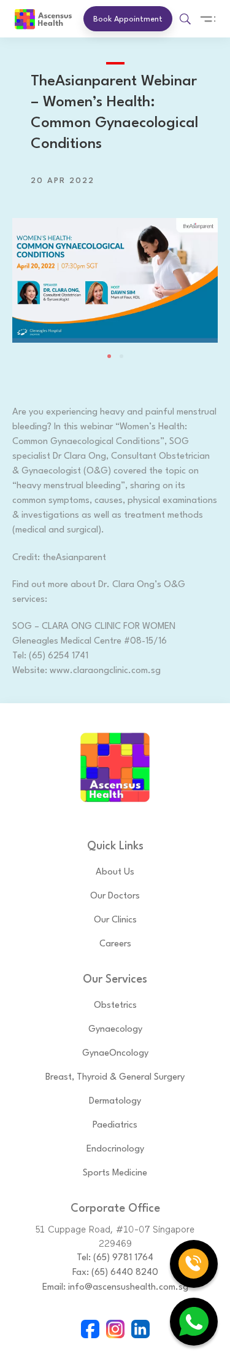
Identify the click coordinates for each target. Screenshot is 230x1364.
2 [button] (121, 356)
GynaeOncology (115, 1053)
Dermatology (115, 1101)
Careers (115, 944)
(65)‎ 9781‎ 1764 (123, 1258)
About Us (115, 872)
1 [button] (109, 356)
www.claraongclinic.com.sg (105, 671)
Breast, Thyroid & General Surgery (115, 1077)
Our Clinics (115, 920)
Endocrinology (115, 1149)
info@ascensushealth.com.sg (128, 1287)
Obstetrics (115, 1005)
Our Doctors (115, 896)
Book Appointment (128, 19)
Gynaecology (115, 1029)
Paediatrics (115, 1125)
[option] (115, 273)
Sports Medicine (115, 1173)
